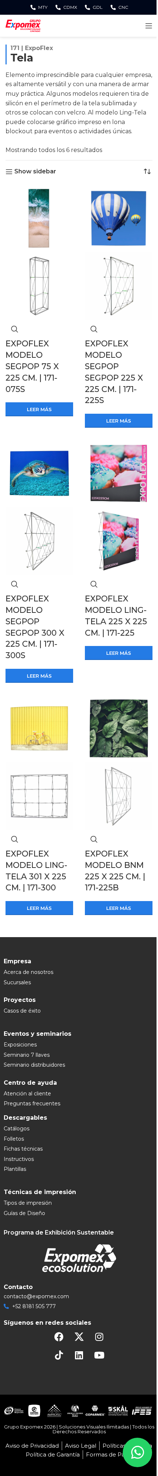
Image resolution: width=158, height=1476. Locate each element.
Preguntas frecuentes (32, 1103)
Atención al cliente (27, 1093)
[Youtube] (99, 1355)
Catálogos (16, 1128)
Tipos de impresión (28, 1203)
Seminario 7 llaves (27, 1055)
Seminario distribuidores (34, 1065)
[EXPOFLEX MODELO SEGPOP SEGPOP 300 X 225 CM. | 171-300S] (39, 472)
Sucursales (17, 982)
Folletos (14, 1139)
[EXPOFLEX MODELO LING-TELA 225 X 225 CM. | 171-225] (118, 472)
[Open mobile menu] (148, 25)
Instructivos (19, 1159)
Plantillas (15, 1169)
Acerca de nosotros (28, 972)
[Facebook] (59, 1337)
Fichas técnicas (23, 1148)
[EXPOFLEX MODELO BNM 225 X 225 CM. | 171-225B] (118, 727)
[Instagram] (99, 1337)
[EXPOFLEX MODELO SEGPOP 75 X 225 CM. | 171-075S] (39, 218)
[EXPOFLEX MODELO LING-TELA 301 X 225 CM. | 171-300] (39, 727)
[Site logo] (23, 25)
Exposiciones (20, 1044)
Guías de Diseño (24, 1213)
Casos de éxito (22, 1010)
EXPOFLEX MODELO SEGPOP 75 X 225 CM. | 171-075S (32, 366)
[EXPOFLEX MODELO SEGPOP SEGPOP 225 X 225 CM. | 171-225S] (118, 218)
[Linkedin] (79, 1355)
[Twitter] (79, 1337)
